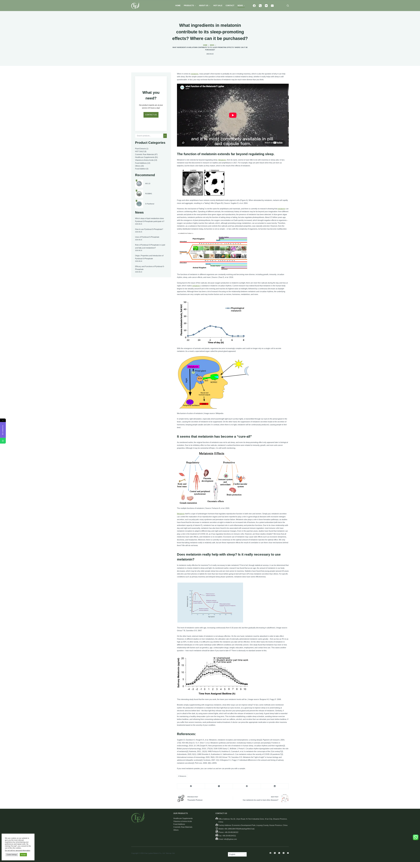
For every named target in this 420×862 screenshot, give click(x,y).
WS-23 (147, 183)
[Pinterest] (247, 786)
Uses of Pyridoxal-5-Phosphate (147, 237)
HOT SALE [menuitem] (217, 5)
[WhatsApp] (3, 441)
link (173, 853)
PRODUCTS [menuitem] (189, 5)
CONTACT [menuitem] (230, 5)
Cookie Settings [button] (12, 854)
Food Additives (179, 824)
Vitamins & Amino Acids (182, 821)
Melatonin (222, 160)
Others (175, 830)
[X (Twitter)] (219, 786)
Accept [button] (23, 854)
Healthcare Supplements (183, 818)
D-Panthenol (149, 204)
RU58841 (148, 194)
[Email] (272, 5)
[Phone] (260, 5)
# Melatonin (182, 776)
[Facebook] (254, 5)
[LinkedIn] (275, 786)
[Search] (165, 136)
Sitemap (169, 853)
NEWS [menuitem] (240, 5)
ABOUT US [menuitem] (203, 5)
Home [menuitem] (178, 5)
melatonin (194, 74)
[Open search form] (288, 6)
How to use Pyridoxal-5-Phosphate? (149, 229)
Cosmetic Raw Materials (182, 827)
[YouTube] (266, 5)
